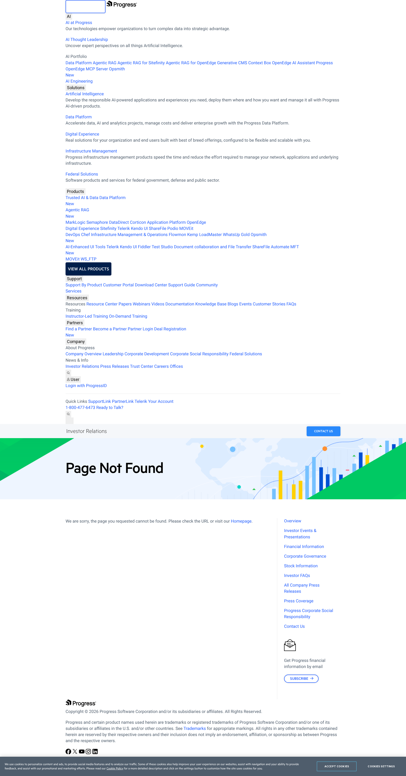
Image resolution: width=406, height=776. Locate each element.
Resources (77, 297)
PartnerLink (123, 401)
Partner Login (140, 329)
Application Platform (166, 222)
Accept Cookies (336, 766)
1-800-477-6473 (80, 407)
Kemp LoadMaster (204, 234)
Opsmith (95, 72)
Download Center (151, 285)
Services (74, 291)
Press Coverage (298, 601)
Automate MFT (182, 250)
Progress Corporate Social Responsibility (308, 613)
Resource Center (101, 304)
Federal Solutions (82, 174)
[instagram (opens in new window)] (89, 753)
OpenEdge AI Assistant (293, 62)
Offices (176, 366)
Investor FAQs (297, 575)
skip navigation (85, 6)
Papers (125, 304)
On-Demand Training (128, 316)
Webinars (141, 304)
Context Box (259, 62)
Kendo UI (139, 228)
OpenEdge (196, 222)
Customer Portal (118, 285)
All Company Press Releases (302, 588)
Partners (75, 322)
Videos (157, 304)
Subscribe (299, 678)
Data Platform (79, 62)
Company (76, 341)
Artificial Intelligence (85, 94)
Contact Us (323, 431)
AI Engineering (79, 81)
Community (207, 285)
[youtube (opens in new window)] (82, 753)
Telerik (123, 228)
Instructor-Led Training (87, 316)
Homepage (241, 521)
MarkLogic (76, 222)
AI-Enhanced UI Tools (85, 246)
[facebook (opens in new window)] (69, 753)
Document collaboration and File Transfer (212, 246)
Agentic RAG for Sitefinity (141, 62)
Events (245, 304)
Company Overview (84, 354)
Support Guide (181, 285)
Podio (172, 228)
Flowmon (177, 234)
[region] (203, 766)
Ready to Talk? (109, 407)
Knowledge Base (210, 304)
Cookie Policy (114, 768)
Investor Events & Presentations (300, 533)
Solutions (76, 87)
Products (75, 191)
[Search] (68, 373)
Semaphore (97, 222)
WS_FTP (88, 259)
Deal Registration (126, 332)
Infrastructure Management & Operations (129, 234)
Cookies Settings (381, 766)
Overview (292, 521)
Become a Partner (110, 329)
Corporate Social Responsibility (199, 354)
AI (69, 16)
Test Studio (162, 246)
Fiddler (144, 246)
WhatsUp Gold (236, 234)
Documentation (179, 304)
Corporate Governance (305, 556)
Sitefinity (108, 228)
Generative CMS (232, 62)
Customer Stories (269, 304)
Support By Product (84, 285)
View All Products (88, 269)
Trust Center (141, 366)
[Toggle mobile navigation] (70, 420)
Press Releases (114, 366)
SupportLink (99, 401)
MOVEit (186, 228)
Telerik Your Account (154, 401)
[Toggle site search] (68, 414)
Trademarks (194, 728)
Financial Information (304, 546)
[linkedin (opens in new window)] (95, 753)
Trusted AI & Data (82, 197)
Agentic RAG (105, 62)
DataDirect (119, 222)
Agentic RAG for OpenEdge (191, 62)
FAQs (291, 304)
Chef (85, 234)
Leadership (113, 354)
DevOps (73, 234)
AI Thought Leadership (87, 39)
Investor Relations (82, 366)
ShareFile (157, 228)
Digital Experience (82, 134)
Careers (161, 366)
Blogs (233, 304)
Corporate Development (147, 354)
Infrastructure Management (91, 151)
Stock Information (301, 566)
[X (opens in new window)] (75, 753)
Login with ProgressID (86, 385)
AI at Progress (79, 22)
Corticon (138, 222)
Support (74, 278)
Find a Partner (79, 329)
